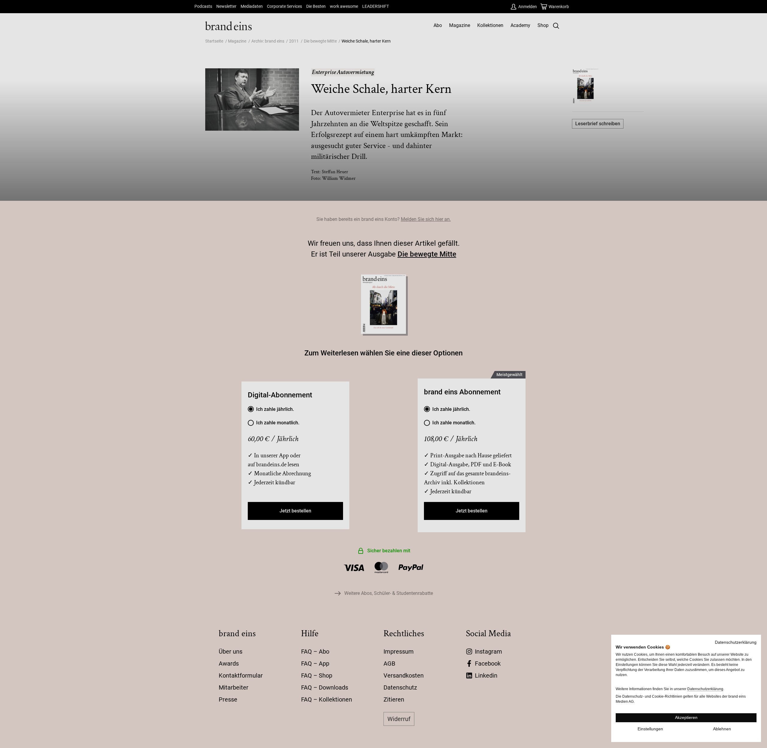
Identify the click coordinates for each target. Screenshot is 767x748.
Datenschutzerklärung (736, 642)
